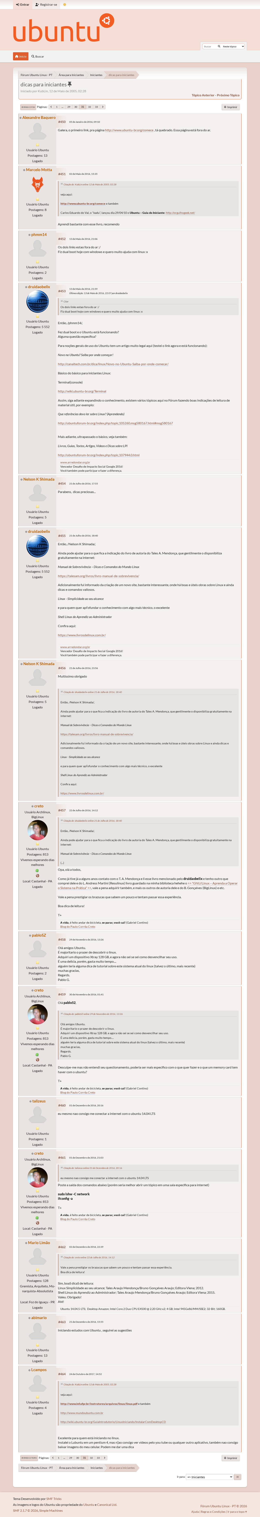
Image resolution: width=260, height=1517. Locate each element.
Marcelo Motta (39, 169)
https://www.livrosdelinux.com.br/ (82, 635)
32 (89, 106)
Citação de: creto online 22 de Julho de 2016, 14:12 (89, 1257)
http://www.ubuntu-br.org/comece (129, 130)
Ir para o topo (29, 1458)
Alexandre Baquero (39, 117)
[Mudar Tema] (64, 4)
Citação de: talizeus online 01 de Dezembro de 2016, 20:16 (93, 1168)
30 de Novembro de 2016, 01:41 (86, 994)
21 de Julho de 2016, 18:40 (83, 535)
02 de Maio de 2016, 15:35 (83, 174)
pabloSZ (39, 935)
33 (96, 106)
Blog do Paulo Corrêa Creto (77, 926)
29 (68, 106)
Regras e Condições (213, 1511)
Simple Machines (51, 1510)
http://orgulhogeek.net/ (180, 212)
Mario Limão (39, 1242)
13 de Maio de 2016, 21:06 (83, 239)
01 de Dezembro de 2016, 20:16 (86, 1105)
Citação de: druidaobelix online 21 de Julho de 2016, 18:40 (93, 692)
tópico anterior (203, 95)
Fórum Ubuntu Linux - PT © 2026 (223, 1506)
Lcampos (39, 1369)
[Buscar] (219, 46)
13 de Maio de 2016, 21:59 (83, 289)
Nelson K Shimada (38, 479)
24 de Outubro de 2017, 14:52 (85, 1374)
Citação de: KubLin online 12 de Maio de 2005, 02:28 (90, 184)
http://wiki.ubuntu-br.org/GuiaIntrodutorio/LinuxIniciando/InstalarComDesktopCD (113, 1422)
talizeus (39, 1101)
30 (75, 106)
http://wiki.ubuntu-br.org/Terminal (82, 391)
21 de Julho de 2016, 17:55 (83, 483)
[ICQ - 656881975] (37, 870)
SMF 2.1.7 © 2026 (25, 1510)
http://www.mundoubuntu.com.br (82, 1413)
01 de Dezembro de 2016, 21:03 (86, 1157)
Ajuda (195, 1511)
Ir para (181, 1476)
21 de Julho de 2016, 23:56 (83, 668)
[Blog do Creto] (37, 875)
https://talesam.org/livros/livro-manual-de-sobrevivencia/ (98, 576)
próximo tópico (228, 95)
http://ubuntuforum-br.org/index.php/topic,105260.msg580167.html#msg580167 (115, 423)
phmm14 (39, 234)
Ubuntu (88, 1504)
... (62, 106)
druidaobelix (39, 286)
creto (38, 806)
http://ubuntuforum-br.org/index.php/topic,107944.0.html (99, 455)
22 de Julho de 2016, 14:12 (83, 810)
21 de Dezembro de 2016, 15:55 (86, 1321)
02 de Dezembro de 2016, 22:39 (86, 1247)
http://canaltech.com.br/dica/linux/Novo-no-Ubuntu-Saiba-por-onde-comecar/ (113, 364)
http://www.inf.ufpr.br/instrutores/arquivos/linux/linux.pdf (99, 1403)
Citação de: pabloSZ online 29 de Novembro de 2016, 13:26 (93, 1013)
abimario (39, 1317)
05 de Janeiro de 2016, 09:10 (84, 122)
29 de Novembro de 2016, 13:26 (86, 939)
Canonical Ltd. (107, 1504)
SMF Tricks (54, 1499)
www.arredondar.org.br (75, 462)
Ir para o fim (28, 107)
